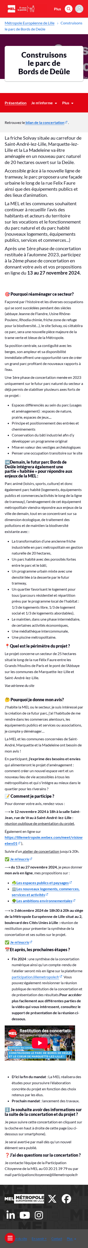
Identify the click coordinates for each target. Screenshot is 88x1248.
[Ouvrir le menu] (10, 1238)
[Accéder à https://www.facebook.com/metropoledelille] (66, 1198)
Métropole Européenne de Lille (29, 23)
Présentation (16, 103)
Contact (56, 1239)
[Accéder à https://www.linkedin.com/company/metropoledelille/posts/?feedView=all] (10, 1215)
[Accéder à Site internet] (24, 1198)
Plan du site (19, 1239)
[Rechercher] (69, 9)
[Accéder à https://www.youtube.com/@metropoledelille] (25, 1215)
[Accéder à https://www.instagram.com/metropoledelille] (39, 1215)
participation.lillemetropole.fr (35, 977)
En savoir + (39, 1239)
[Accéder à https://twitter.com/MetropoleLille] (52, 1198)
